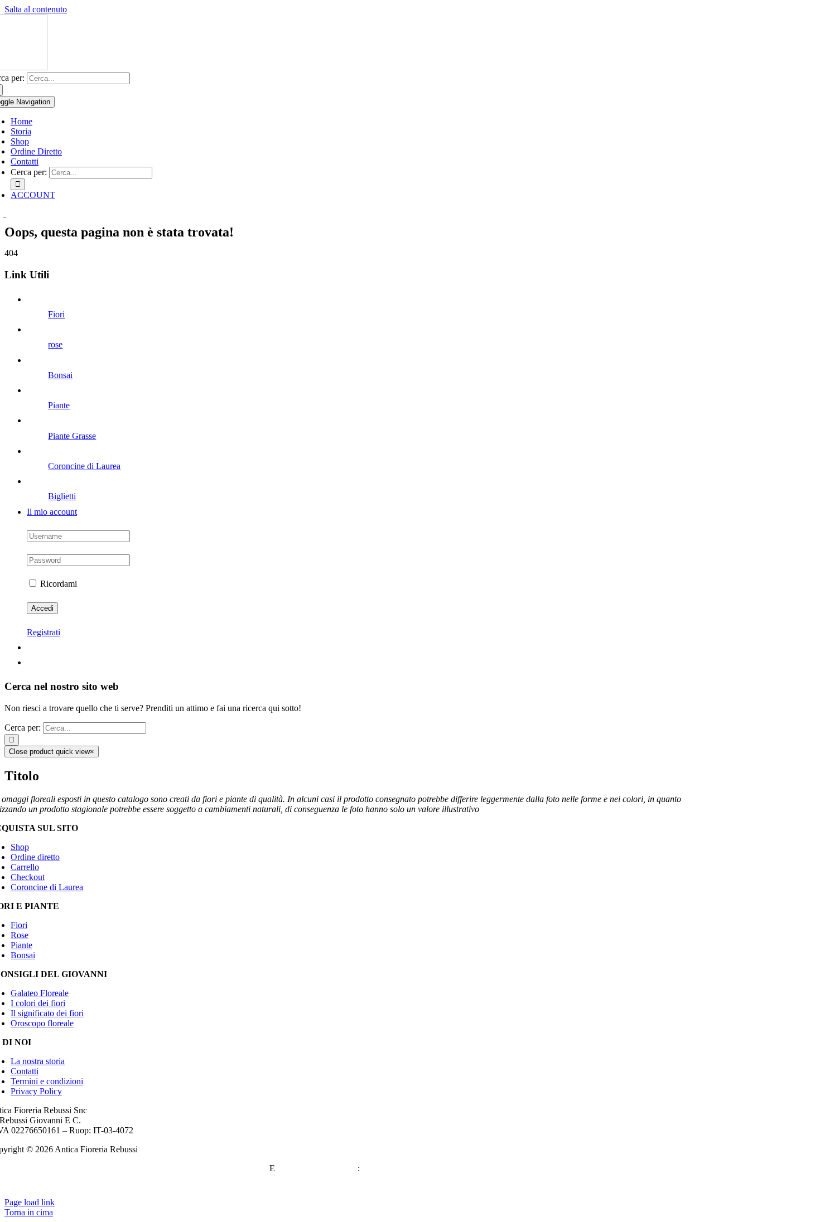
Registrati (43, 632)
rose (55, 344)
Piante (59, 405)
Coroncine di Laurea (84, 466)
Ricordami (57, 583)
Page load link (29, 1202)
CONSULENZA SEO (317, 1168)
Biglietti (62, 496)
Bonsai (60, 375)
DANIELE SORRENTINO (412, 1168)
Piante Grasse (72, 436)
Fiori (56, 314)
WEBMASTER (238, 1168)
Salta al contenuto (35, 9)
